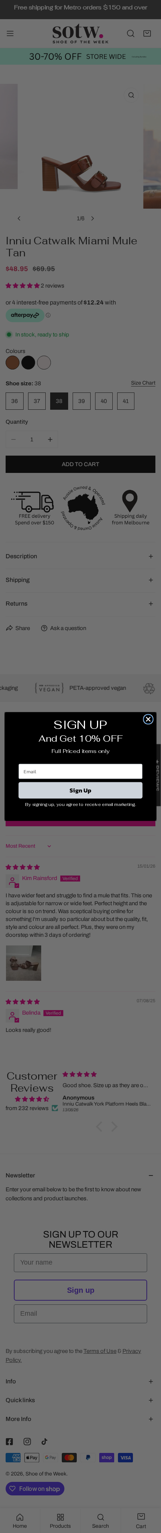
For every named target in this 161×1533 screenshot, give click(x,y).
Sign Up (80, 790)
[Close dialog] (148, 719)
